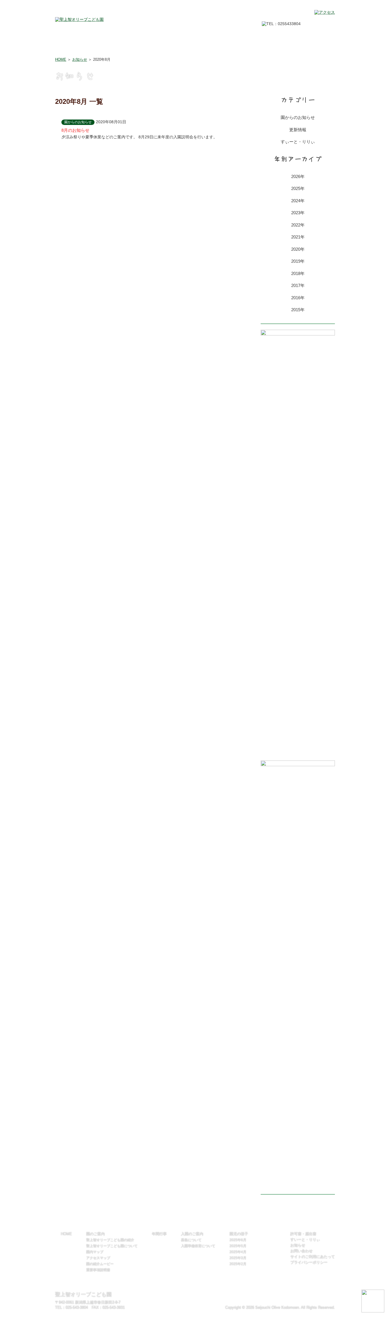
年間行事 (138, 46)
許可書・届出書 (315, 46)
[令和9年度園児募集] (298, 764)
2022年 (298, 224)
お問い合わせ (271, 46)
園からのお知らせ (298, 117)
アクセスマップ (98, 1258)
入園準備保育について (198, 1246)
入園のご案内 (183, 46)
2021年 (298, 236)
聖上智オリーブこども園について (112, 1246)
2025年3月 (238, 1258)
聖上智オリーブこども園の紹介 (110, 1240)
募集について (191, 1240)
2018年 (298, 273)
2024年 (298, 200)
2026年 (298, 176)
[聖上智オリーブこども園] (79, 19)
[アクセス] (324, 12)
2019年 (298, 261)
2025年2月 (238, 1264)
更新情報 (297, 129)
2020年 (298, 249)
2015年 (298, 309)
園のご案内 (94, 46)
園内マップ (94, 1252)
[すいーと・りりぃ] (298, 334)
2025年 (298, 188)
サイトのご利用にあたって (312, 1257)
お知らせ (79, 59)
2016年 (298, 297)
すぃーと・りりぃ (298, 141)
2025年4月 (238, 1252)
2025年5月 (238, 1246)
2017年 (298, 285)
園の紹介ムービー (100, 1264)
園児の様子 (227, 46)
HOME (62, 46)
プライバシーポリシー (308, 1262)
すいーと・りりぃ (305, 1239)
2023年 (298, 212)
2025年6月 (238, 1240)
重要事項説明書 (98, 1270)
